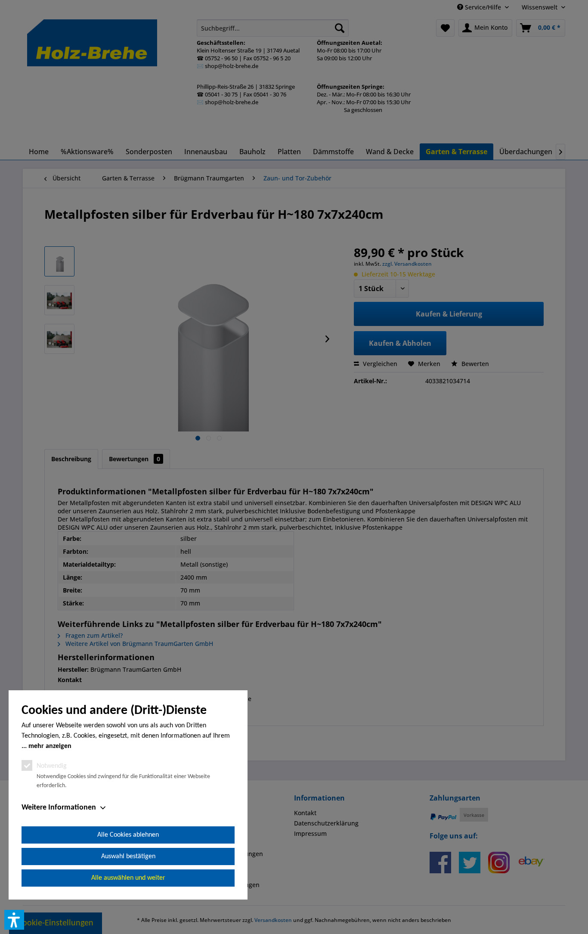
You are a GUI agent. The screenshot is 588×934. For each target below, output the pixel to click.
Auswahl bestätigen (128, 856)
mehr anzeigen (49, 746)
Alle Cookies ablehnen (128, 835)
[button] (14, 920)
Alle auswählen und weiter (128, 878)
